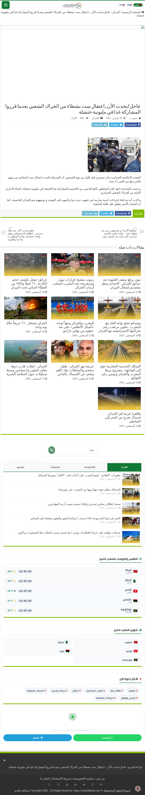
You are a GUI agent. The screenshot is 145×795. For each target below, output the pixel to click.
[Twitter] (84, 784)
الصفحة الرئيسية (132, 12)
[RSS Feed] (101, 784)
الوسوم (20, 467)
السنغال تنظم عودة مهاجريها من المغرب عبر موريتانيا (89, 489)
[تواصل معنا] (49, 784)
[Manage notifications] (138, 788)
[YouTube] (67, 784)
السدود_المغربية (36, 691)
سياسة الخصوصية (83, 778)
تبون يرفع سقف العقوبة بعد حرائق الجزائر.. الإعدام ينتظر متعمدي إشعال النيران (121, 283)
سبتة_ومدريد (59, 691)
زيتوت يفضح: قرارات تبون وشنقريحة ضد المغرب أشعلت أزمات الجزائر (73, 283)
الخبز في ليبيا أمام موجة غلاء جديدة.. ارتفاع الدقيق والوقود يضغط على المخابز (75, 518)
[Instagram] (58, 784)
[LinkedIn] (75, 784)
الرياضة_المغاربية (105, 698)
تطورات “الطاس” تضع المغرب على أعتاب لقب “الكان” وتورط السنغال (79, 475)
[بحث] (51, 450)
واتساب (106, 738)
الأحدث (124, 467)
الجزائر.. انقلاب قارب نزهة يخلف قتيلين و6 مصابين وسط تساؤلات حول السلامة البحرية (26, 370)
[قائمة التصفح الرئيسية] (6, 5)
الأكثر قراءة (89, 467)
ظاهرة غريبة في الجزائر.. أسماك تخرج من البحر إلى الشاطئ (123, 417)
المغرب (133, 691)
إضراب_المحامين (95, 691)
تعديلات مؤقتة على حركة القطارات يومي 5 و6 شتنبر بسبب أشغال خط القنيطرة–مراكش (69, 532)
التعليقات (55, 467)
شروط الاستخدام (61, 778)
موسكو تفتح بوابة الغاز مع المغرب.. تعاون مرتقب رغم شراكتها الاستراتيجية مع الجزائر (119, 327)
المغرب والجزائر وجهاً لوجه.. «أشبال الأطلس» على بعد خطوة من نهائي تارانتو (74, 327)
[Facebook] (92, 784)
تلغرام (36, 738)
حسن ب (133, 118)
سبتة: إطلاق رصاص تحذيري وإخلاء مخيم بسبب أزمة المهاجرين (84, 503)
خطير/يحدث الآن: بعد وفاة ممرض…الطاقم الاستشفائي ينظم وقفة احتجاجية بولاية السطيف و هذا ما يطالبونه (25, 234)
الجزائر (116, 12)
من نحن (100, 778)
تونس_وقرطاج (129, 698)
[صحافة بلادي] (72, 5)
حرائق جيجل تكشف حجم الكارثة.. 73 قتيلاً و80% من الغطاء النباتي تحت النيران (29, 283)
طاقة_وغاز (117, 691)
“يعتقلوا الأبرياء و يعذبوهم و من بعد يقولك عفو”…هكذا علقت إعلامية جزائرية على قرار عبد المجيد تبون (119, 232)
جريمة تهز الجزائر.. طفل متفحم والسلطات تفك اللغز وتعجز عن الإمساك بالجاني (75, 370)
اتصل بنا (44, 778)
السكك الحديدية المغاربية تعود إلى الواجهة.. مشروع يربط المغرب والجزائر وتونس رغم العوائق (120, 372)
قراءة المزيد (75, 767)
